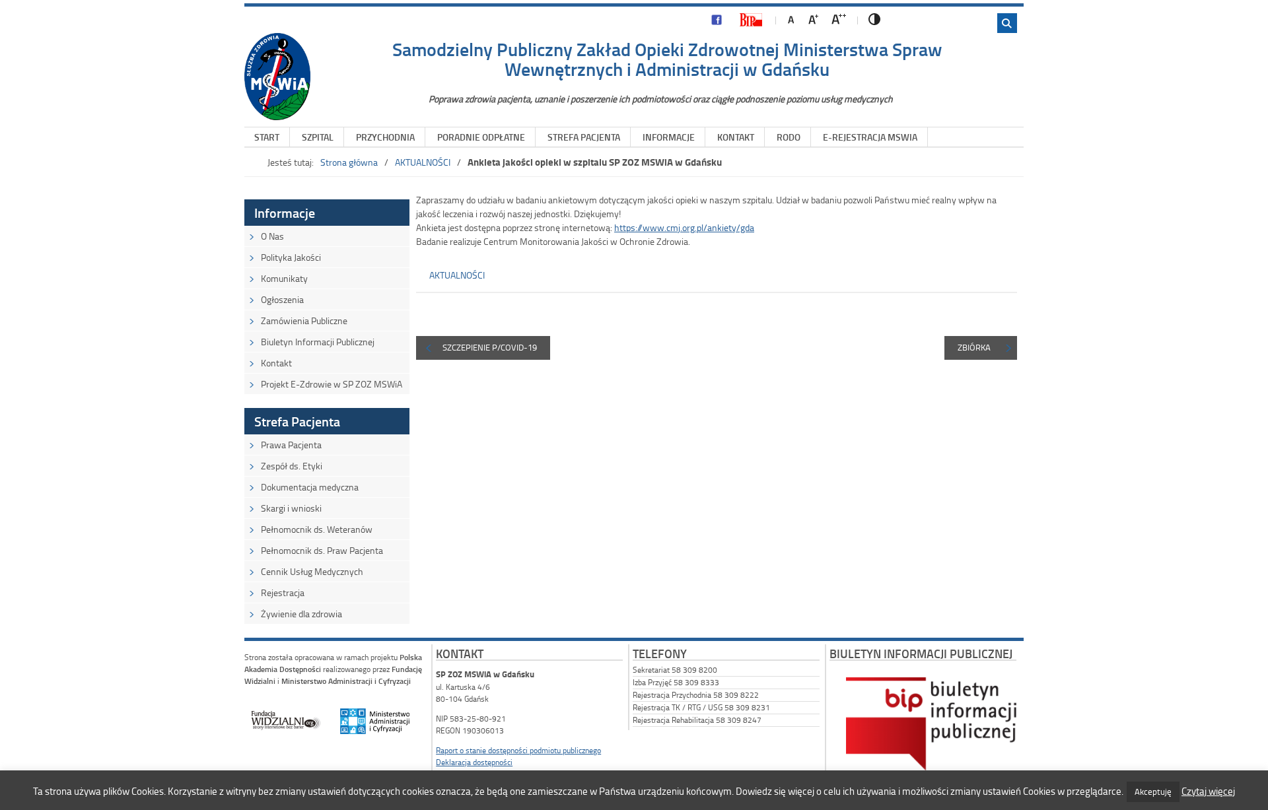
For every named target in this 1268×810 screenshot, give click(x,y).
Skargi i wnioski (291, 508)
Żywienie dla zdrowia (301, 613)
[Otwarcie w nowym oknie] (716, 23)
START (266, 137)
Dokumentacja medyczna (310, 487)
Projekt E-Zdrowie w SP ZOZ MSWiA (331, 384)
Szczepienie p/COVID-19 (489, 347)
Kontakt (276, 362)
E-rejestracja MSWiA (870, 137)
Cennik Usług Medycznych (312, 571)
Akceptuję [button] (1153, 791)
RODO (788, 137)
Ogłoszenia (282, 299)
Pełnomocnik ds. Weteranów (316, 529)
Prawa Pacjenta (291, 444)
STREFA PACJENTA (583, 137)
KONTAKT (735, 137)
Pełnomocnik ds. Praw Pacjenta (322, 550)
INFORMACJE (669, 137)
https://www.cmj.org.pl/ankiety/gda (684, 227)
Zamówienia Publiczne (304, 320)
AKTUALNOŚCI (422, 162)
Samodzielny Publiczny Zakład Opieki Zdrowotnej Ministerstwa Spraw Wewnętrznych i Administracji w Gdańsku (667, 59)
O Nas (272, 236)
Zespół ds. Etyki (291, 465)
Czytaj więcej (1208, 791)
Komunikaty (284, 278)
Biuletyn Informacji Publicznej (317, 341)
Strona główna (349, 162)
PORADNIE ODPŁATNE (481, 137)
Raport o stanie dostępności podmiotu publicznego (518, 750)
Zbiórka (974, 347)
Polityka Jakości (291, 257)
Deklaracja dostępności (474, 762)
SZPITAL (318, 137)
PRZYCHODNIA (385, 137)
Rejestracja (282, 592)
